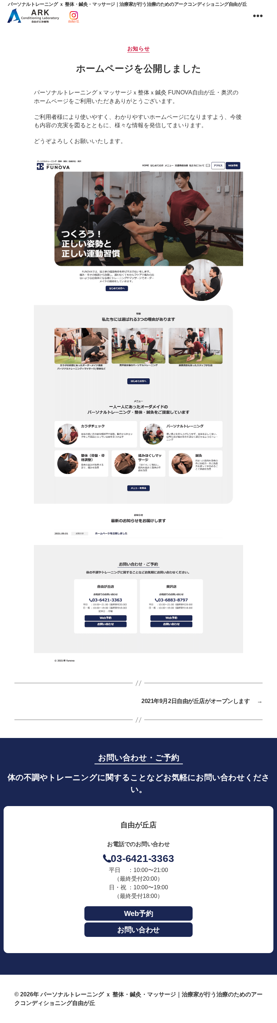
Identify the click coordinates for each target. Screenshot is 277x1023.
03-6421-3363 (142, 858)
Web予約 (138, 913)
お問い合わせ (138, 930)
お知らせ (138, 48)
